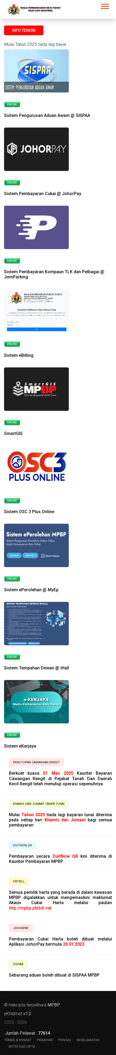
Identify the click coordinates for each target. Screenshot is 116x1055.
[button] (104, 5)
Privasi (64, 1040)
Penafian (45, 1040)
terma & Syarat (17, 1040)
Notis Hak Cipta (22, 1046)
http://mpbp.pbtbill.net (30, 908)
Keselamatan (88, 1040)
